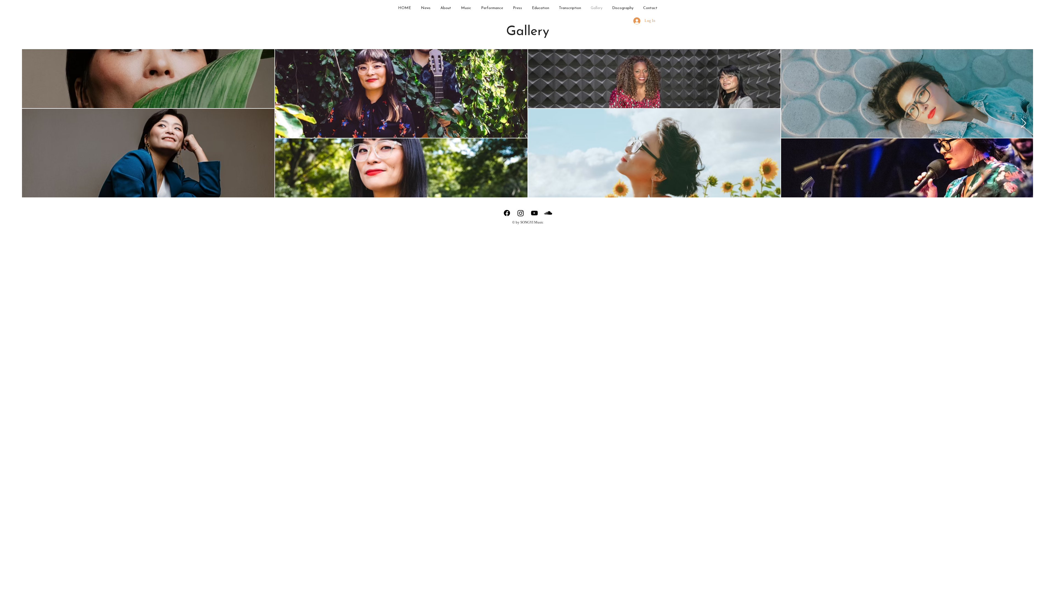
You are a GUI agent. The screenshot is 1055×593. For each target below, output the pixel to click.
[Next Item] (1023, 123)
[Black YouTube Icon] (534, 213)
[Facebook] (507, 213)
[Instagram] (521, 213)
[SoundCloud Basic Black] (548, 213)
